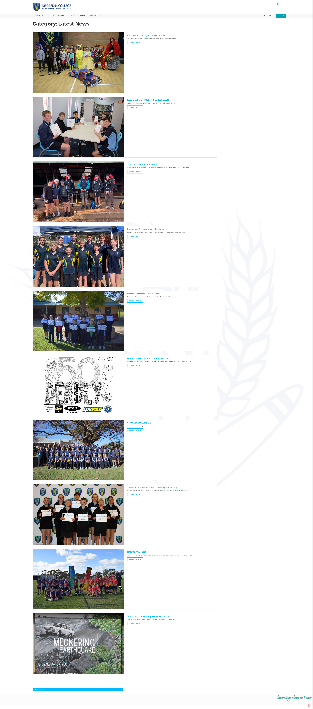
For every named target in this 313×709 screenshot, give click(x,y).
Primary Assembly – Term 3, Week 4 (144, 294)
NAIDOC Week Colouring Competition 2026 (148, 358)
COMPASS (281, 15)
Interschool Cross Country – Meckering (145, 229)
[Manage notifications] (309, 705)
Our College (39, 15)
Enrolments (62, 15)
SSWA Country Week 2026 (140, 423)
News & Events (95, 15)
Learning (73, 15)
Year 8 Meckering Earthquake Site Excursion (148, 616)
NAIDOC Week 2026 (136, 552)
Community (83, 15)
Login (271, 15)
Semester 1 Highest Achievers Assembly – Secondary (152, 487)
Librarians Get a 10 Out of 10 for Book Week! (148, 100)
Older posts (40, 689)
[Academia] (52, 7)
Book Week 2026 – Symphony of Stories (146, 35)
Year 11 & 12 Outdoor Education (142, 164)
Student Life (51, 15)
